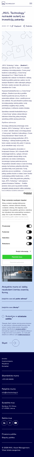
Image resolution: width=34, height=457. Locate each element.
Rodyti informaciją (22, 251)
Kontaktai (5, 366)
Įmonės (4, 358)
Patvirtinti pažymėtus (17, 262)
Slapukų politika (8, 437)
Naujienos (5, 363)
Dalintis (29, 26)
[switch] (29, 231)
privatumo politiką (20, 329)
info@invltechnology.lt (24, 334)
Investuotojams (7, 361)
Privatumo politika (9, 434)
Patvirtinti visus (17, 257)
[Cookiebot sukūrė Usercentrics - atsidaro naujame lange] (24, 193)
